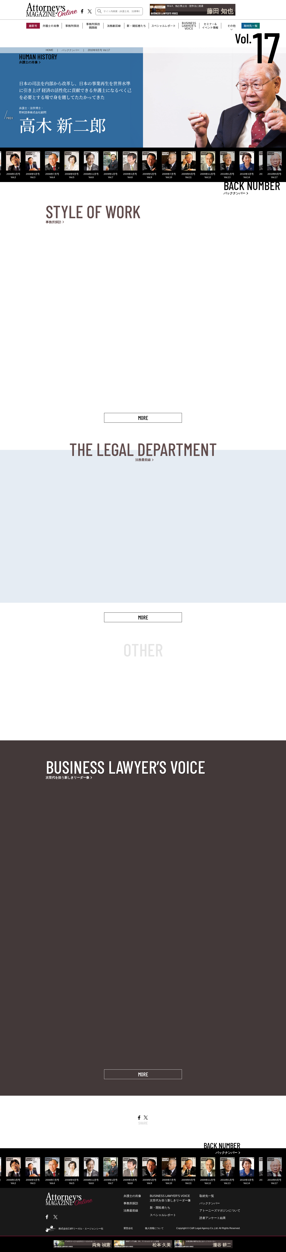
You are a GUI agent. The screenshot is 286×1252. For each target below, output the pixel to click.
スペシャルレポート (163, 26)
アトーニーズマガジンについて (219, 1210)
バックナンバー (209, 1203)
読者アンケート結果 (212, 1217)
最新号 (33, 26)
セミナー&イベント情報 (210, 25)
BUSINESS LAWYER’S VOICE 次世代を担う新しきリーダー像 (170, 1198)
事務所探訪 (72, 26)
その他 (231, 26)
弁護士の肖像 (51, 26)
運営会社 (128, 1228)
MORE (143, 417)
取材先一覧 (250, 26)
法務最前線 (114, 26)
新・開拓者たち (136, 26)
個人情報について (154, 1228)
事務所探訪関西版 (93, 25)
